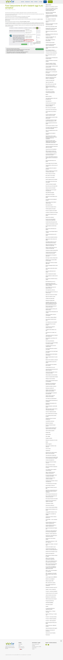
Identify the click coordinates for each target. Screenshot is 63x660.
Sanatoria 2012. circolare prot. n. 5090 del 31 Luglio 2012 (51, 542)
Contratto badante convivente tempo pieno (51, 226)
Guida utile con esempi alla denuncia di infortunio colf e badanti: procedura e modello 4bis (51, 491)
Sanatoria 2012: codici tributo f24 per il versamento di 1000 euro (51, 536)
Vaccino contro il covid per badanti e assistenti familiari (51, 202)
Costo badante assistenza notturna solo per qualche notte (51, 99)
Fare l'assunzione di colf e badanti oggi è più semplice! (52, 352)
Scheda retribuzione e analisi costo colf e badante (52, 276)
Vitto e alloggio (48, 436)
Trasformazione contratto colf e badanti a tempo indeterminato (52, 336)
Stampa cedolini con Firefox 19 (50, 485)
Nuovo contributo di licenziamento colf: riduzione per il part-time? (51, 496)
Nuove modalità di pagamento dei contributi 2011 (51, 585)
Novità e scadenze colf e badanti (50, 173)
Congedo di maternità (49, 438)
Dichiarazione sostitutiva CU (50, 388)
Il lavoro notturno (48, 448)
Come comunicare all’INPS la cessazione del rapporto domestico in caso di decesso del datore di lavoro (52, 9)
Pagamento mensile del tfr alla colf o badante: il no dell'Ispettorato (51, 78)
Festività (47, 606)
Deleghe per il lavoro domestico (50, 378)
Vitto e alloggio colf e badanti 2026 (51, 18)
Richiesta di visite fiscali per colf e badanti (52, 144)
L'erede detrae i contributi (49, 503)
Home (23, 1)
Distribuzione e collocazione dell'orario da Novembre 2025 (52, 34)
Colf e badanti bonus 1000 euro (50, 289)
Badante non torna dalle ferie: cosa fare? (52, 6)
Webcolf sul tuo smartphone (50, 217)
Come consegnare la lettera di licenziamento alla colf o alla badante (51, 50)
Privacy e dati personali (35, 644)
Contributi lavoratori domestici (50, 42)
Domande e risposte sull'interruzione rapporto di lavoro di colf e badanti (51, 428)
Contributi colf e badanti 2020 (50, 298)
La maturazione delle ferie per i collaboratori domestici (50, 609)
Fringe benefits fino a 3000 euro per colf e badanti (51, 166)
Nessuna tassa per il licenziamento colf (51, 493)
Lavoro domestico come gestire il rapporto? (50, 21)
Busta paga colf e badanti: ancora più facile (51, 488)
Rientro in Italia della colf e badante (51, 273)
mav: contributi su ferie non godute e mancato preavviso (51, 470)
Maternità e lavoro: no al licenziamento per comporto (51, 72)
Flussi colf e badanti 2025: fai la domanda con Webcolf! (50, 105)
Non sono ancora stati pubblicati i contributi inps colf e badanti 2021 (51, 220)
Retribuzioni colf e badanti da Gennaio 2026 (51, 32)
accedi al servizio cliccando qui (23, 17)
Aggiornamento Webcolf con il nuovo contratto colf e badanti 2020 (51, 245)
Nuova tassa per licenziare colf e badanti (52, 498)
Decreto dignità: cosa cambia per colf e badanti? (51, 338)
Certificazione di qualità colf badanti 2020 (52, 250)
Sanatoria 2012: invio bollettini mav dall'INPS (51, 514)
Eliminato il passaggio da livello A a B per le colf (52, 266)
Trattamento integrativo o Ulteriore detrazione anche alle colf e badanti (51, 64)
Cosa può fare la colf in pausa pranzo (51, 109)
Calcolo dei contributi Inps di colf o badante (51, 271)
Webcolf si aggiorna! (49, 443)
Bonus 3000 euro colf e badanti (50, 175)
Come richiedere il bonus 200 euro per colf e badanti (51, 182)
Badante (47, 94)
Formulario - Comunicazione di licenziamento (50, 630)
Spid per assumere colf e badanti (50, 187)
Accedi (45, 1)
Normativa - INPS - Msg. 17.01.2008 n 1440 (51, 614)
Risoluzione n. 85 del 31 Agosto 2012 (51, 533)
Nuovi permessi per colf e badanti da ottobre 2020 (51, 255)
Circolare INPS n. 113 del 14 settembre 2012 (51, 520)
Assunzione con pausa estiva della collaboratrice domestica (51, 13)
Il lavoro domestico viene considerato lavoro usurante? (51, 365)
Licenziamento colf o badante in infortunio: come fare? (50, 327)
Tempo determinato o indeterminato (51, 455)
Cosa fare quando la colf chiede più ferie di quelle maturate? (52, 58)
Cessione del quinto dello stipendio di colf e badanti (52, 312)
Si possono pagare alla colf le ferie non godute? (51, 123)
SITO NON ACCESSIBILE (49, 602)
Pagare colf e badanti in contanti (50, 296)
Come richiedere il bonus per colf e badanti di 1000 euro (51, 287)
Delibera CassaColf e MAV (49, 580)
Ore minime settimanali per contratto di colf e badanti (51, 349)
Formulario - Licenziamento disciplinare (51, 591)
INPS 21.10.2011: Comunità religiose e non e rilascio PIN (51, 571)
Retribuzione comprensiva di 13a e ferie (51, 440)
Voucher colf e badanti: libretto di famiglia (52, 376)
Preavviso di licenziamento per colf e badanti (51, 235)
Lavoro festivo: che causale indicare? (51, 398)
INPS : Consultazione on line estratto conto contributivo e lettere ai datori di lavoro (51, 574)
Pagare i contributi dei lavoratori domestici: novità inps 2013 (50, 473)
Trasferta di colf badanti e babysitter (51, 184)
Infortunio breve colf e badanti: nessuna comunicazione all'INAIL (51, 372)
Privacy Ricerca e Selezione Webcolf (51, 317)
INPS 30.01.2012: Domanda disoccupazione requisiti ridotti (50, 559)
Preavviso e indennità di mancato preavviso (50, 425)
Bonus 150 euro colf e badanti (50, 177)
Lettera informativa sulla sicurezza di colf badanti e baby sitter (52, 370)
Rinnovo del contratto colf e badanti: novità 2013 (51, 462)
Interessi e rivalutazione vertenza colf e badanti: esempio (51, 309)
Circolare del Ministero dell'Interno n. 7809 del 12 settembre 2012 (51, 523)
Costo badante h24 (48, 101)
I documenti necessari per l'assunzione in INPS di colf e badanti (52, 147)
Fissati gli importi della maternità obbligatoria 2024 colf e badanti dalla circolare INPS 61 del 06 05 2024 (51, 141)
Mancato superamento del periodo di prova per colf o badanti (51, 306)
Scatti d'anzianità (48, 434)
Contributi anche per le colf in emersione (52, 593)
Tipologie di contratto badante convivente (52, 223)
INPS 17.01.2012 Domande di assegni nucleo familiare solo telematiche (51, 564)
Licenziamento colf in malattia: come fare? (51, 333)
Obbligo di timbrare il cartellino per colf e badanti (51, 48)
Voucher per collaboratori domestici (51, 411)
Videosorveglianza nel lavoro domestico (51, 374)
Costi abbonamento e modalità (36, 646)
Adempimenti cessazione (49, 423)
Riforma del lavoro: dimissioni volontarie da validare (51, 556)
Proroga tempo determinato (50, 600)
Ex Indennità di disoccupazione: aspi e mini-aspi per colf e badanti (51, 475)
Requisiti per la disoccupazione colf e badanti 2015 (51, 404)
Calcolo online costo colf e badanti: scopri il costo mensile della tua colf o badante (52, 458)
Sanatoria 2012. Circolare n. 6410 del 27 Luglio (52, 544)
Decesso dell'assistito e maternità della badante (51, 406)
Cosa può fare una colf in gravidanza (51, 149)
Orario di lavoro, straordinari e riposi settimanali (51, 446)
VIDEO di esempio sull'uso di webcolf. (51, 598)
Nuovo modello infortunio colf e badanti (51, 413)
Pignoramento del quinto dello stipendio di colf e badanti (51, 354)
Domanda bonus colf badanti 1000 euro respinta (51, 279)
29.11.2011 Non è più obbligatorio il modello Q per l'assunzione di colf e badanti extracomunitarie (51, 567)
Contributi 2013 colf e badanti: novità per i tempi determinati (52, 481)
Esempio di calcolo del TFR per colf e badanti (51, 623)
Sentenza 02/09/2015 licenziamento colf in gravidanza (51, 401)
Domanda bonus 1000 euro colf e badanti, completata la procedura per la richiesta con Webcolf (51, 284)
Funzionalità (27, 1)
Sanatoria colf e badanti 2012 (50, 553)
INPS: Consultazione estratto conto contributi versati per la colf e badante (51, 151)
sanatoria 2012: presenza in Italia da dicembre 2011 (51, 517)
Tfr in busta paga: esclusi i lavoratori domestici (51, 416)
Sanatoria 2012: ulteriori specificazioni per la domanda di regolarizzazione (51, 531)
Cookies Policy (34, 647)
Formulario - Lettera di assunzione (51, 620)
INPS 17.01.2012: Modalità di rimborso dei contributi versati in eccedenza (51, 561)
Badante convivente (48, 96)
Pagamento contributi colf (49, 89)
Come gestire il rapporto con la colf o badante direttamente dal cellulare (51, 242)
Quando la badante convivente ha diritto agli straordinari (51, 118)
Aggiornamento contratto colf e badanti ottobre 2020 (51, 263)
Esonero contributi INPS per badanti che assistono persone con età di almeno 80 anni (51, 157)
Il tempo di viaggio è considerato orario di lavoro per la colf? (52, 67)
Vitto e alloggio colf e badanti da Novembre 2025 (50, 40)
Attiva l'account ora (21, 646)
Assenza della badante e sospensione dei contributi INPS (51, 393)
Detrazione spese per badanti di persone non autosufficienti (52, 381)
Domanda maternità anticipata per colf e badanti (51, 510)
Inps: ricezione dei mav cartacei (50, 464)
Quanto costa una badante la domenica (51, 237)
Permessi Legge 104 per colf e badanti (51, 163)
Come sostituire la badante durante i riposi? (51, 320)
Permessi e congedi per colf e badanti (51, 210)
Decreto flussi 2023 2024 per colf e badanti (51, 161)
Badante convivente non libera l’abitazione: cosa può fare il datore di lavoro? (51, 87)
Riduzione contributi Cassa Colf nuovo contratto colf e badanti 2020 (51, 248)
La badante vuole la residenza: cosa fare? (51, 330)
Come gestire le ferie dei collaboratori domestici (51, 200)
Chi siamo (40, 1)
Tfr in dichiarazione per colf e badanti (51, 483)
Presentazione (48, 634)
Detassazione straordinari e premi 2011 (51, 587)
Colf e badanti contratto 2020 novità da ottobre (51, 269)
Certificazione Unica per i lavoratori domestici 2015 (51, 419)
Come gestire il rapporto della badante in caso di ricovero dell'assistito (52, 128)
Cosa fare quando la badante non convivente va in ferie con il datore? (51, 69)
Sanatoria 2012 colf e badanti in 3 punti (51, 551)
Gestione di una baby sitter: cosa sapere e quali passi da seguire (52, 24)
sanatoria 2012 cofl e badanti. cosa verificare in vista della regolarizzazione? (52, 549)
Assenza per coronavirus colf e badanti (51, 294)
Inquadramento (48, 450)
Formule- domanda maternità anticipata (51, 507)
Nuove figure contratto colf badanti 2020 (51, 257)
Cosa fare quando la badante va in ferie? (52, 125)
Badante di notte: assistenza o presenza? (52, 359)
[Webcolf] (9, 1)
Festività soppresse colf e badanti (50, 208)
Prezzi (32, 1)
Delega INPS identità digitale (50, 192)
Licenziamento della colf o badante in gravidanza (51, 168)
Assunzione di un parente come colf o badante (51, 215)
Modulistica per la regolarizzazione (51, 596)
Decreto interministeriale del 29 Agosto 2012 (51, 528)
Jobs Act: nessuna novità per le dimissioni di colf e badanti (50, 396)
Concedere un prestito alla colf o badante (52, 212)
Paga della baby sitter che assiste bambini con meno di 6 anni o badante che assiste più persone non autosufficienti (51, 137)
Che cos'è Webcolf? (21, 647)
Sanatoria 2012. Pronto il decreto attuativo (50, 539)
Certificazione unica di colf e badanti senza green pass (51, 190)
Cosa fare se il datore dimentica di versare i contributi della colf (51, 45)
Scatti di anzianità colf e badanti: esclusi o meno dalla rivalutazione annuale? (51, 75)
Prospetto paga (48, 432)
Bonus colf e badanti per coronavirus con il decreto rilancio (52, 292)
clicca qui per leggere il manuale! (25, 21)
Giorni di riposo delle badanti (50, 340)
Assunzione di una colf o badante (50, 632)
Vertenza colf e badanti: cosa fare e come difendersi (51, 315)
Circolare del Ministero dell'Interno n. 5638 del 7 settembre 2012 (51, 526)
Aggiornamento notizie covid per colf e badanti (51, 239)
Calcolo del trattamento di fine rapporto (51, 628)
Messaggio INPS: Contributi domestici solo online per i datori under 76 (51, 29)
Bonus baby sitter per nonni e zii (50, 281)
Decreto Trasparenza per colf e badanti (51, 179)
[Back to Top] (61, 641)
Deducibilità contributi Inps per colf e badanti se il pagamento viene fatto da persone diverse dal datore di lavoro (51, 303)
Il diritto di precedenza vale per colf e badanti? (51, 362)
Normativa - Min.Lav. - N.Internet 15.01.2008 (50, 612)
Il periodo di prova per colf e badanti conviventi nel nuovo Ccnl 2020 (51, 253)
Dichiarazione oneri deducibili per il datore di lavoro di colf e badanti (51, 384)
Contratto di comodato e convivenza (51, 386)
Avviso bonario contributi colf (50, 505)
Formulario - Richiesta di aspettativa (51, 618)
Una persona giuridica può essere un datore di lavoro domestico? (51, 154)
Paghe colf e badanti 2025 (49, 82)
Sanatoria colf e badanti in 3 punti (50, 546)
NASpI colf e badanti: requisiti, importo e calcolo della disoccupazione (51, 409)
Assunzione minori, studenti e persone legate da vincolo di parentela (51, 453)
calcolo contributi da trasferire (50, 430)
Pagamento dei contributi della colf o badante (51, 229)
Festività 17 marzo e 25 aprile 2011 (51, 589)
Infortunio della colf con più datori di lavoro (51, 112)
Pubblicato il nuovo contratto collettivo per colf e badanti (51, 260)
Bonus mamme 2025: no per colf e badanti (51, 55)
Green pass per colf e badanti (50, 194)
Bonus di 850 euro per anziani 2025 (51, 84)
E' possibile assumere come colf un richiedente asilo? (51, 346)
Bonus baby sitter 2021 (49, 204)
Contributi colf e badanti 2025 (50, 80)
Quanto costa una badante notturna (51, 206)
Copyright (33, 645)
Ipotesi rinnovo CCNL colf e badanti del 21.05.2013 (51, 467)
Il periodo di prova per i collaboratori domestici (51, 626)
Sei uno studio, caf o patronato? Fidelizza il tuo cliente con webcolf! (52, 343)
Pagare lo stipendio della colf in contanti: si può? (51, 357)
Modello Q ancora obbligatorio (50, 578)
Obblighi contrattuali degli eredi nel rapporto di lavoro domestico (51, 390)
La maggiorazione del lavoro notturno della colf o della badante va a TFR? (51, 120)
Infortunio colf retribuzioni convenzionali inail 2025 (51, 61)
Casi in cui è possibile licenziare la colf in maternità (52, 131)
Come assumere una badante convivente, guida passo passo (50, 92)
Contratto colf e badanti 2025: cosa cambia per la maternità (51, 37)
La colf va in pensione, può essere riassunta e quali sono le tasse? (51, 115)
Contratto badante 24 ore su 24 (50, 367)
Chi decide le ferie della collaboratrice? (51, 52)
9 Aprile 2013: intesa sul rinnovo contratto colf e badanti (50, 478)
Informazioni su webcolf (49, 604)
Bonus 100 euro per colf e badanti (51, 107)
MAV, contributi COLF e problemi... (51, 582)
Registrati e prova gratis (39, 49)
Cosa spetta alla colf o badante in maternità (50, 134)
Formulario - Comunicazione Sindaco (51, 616)
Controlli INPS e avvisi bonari (50, 421)
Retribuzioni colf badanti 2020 (50, 300)
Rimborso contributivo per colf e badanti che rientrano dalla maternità (51, 171)
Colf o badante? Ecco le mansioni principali (50, 324)
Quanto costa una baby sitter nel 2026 (51, 26)
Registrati (50, 1)
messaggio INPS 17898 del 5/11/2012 (51, 511)
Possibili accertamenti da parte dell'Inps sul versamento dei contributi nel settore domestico (51, 16)
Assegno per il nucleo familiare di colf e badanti (51, 197)
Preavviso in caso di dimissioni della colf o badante (51, 232)
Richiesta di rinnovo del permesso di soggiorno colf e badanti (51, 501)
